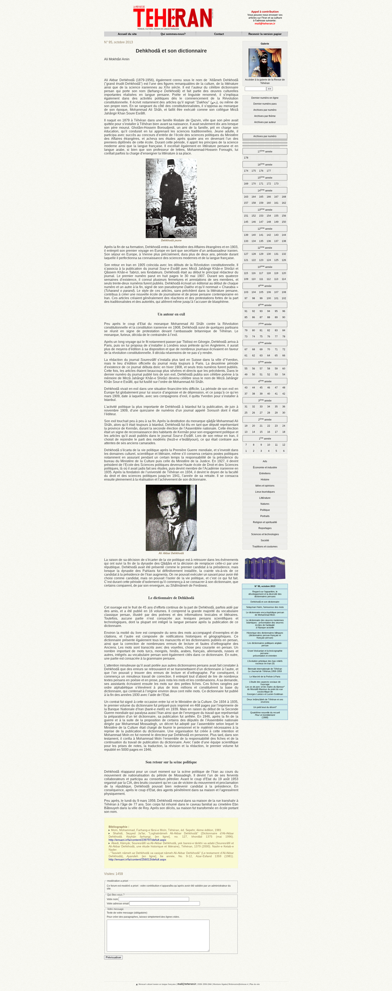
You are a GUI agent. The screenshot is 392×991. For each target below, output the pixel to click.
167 (276, 196)
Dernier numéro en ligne (264, 97)
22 (268, 425)
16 (268, 432)
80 (253, 330)
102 (284, 298)
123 (261, 260)
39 (261, 393)
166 (269, 196)
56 (253, 368)
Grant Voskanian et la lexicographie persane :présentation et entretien (264, 653)
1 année (265, 438)
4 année (265, 381)
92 (253, 311)
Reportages (265, 528)
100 (269, 298)
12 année (265, 228)
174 (246, 170)
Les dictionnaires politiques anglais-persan (264, 644)
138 (284, 241)
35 (276, 406)
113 (276, 279)
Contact (219, 34)
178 (246, 157)
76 (268, 336)
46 (268, 387)
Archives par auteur (265, 122)
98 (253, 298)
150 (284, 221)
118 (269, 273)
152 (254, 215)
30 (283, 412)
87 (261, 317)
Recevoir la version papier (265, 34)
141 (261, 235)
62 (253, 355)
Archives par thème (265, 116)
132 (284, 254)
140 (254, 235)
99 (261, 298)
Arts (265, 461)
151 (246, 215)
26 (253, 412)
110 (254, 279)
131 (276, 254)
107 (276, 292)
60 (283, 368)
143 (276, 235)
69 (261, 349)
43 (246, 387)
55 (246, 368)
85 (246, 317)
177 (269, 170)
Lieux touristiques (265, 491)
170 (254, 183)
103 (246, 292)
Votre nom (112, 899)
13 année (265, 209)
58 (268, 368)
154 (269, 215)
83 (276, 330)
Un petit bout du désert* (265, 707)
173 (276, 183)
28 (268, 412)
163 (246, 196)
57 (261, 368)
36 (283, 406)
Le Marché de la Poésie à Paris (264, 676)
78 (283, 336)
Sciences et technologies (265, 534)
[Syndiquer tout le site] (133, 984)
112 (269, 279)
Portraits (265, 516)
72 (283, 349)
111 (261, 279)
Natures (265, 503)
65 (276, 355)
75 (261, 336)
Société (265, 540)
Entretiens (265, 473)
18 (283, 432)
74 (253, 336)
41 (276, 393)
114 (284, 279)
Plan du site (255, 984)
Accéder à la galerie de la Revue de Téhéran (265, 63)
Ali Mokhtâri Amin (116, 59)
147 (261, 221)
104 (254, 292)
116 (254, 273)
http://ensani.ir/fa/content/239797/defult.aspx (137, 839)
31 (246, 406)
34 (268, 406)
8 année (265, 305)
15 (261, 432)
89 (276, 317)
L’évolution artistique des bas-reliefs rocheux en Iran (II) (265, 662)
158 (254, 202)
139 (246, 235)
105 (261, 292)
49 (246, 374)
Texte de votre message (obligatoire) (127, 912)
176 (261, 170)
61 (246, 355)
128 (254, 254)
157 (246, 202)
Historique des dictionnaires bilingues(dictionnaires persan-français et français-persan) (265, 635)
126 (284, 260)
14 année (265, 190)
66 (283, 355)
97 (246, 298)
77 (276, 336)
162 (284, 202)
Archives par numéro (264, 109)
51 (261, 374)
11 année (265, 247)
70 (268, 349)
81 (261, 330)
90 (283, 317)
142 (269, 235)
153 (261, 215)
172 (269, 183)
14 (253, 432)
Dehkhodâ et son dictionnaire (265, 602)
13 (246, 432)
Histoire (265, 479)
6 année (265, 343)
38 (253, 393)
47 (276, 387)
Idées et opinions (264, 485)
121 (246, 260)
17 (276, 432)
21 (261, 425)
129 (261, 254)
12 (283, 444)
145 (246, 221)
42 (283, 393)
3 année (265, 400)
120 (284, 273)
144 (284, 235)
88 (268, 317)
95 (276, 311)
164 (254, 196)
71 (276, 349)
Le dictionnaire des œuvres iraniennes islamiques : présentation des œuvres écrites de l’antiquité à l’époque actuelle (265, 624)
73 (246, 336)
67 (246, 349)
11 (276, 444)
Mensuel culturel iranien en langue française (157, 984)
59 (276, 368)
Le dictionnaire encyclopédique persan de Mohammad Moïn (265, 613)
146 (254, 221)
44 (253, 387)
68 (253, 349)
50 (253, 374)
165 (261, 196)
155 (276, 215)
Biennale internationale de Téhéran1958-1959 (265, 670)
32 (253, 406)
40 (268, 393)
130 (269, 254)
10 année (265, 266)
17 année (265, 151)
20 (253, 425)
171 (261, 183)
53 (276, 374)
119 (276, 273)
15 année (265, 177)
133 (246, 241)
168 (284, 196)
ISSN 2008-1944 (205, 984)
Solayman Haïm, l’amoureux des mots (265, 607)
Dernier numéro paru (265, 103)
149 (276, 221)
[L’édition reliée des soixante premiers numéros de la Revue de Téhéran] (265, 581)
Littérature (265, 498)
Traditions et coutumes (264, 546)
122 (254, 260)
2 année (265, 419)
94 (268, 311)
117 (261, 273)
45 (261, 387)
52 (268, 374)
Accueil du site (127, 34)
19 (246, 425)
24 (283, 425)
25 (246, 412)
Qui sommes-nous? (173, 34)
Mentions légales (220, 984)
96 (283, 311)
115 (246, 273)
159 (261, 202)
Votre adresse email (118, 903)
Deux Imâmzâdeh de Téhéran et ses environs (265, 700)
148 (269, 221)
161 (276, 202)
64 (268, 355)
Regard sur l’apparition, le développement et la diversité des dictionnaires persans (265, 594)
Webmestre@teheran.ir (238, 984)
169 (246, 183)
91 (246, 311)
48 (283, 387)
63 (261, 355)
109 (246, 279)
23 (276, 425)
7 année (265, 324)
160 (269, 202)
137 (276, 241)
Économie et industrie (265, 467)
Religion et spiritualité (265, 522)
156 (284, 215)
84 (283, 330)
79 (246, 330)
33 (261, 406)
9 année (265, 285)
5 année (265, 362)
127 (246, 254)
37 (246, 393)
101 (276, 298)
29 (276, 412)
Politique (265, 510)
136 (269, 241)
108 (284, 292)
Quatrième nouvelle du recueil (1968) (265, 715)
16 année (265, 164)
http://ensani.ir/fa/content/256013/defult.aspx (137, 859)
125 (276, 260)
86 (253, 317)
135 (261, 241)
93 (261, 311)
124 (269, 260)
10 (268, 444)
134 (254, 241)
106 (269, 292)
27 (261, 412)
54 (283, 374)
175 (254, 170)
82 (268, 330)
